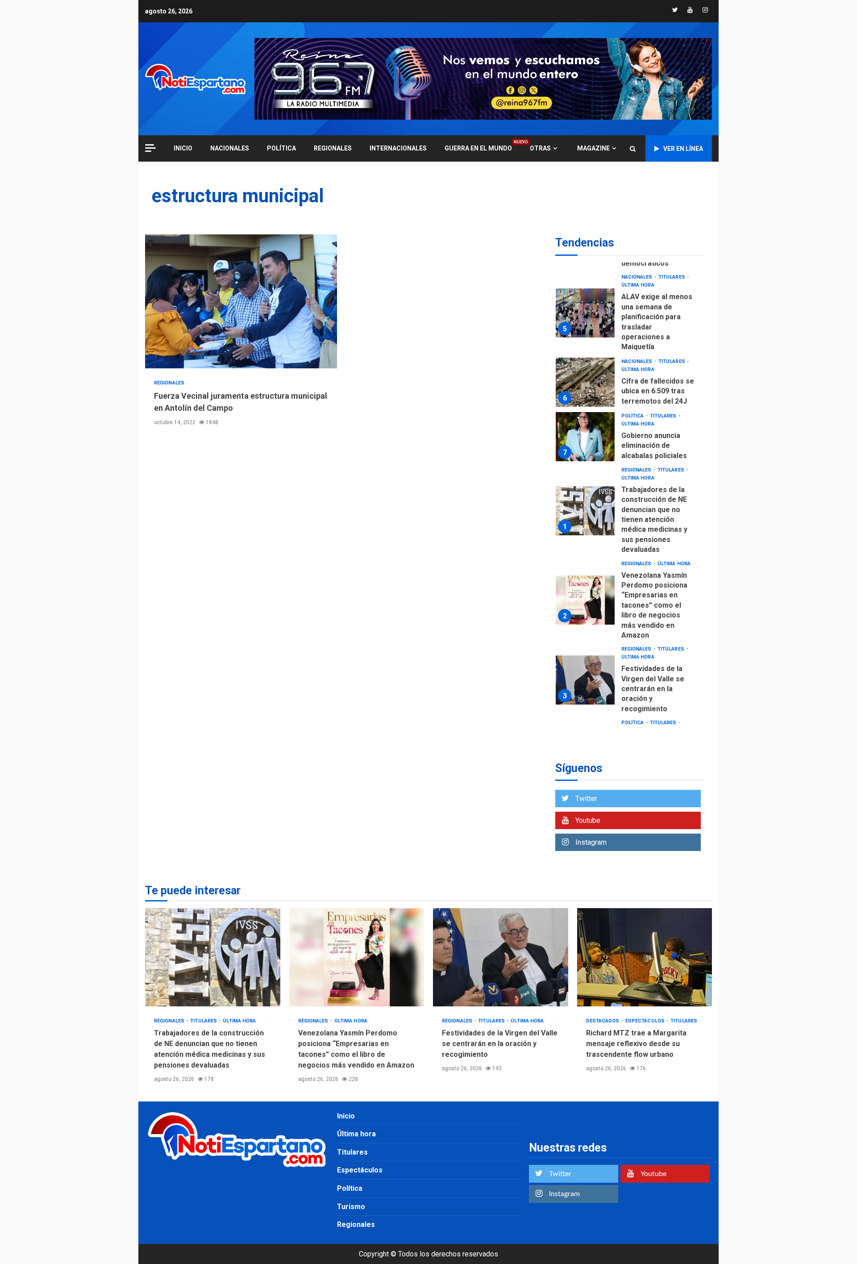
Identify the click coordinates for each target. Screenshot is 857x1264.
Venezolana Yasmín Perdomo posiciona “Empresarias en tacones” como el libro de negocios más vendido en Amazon (585, 600)
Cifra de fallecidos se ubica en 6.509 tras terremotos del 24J (585, 382)
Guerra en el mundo (478, 148)
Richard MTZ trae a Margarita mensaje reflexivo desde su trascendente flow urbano (644, 957)
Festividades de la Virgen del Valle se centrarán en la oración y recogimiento (585, 680)
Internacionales (398, 148)
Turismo (351, 1206)
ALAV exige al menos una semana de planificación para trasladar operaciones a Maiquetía (585, 313)
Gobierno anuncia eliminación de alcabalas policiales (585, 436)
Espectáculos (645, 1020)
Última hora (637, 285)
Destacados (603, 1020)
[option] (629, 315)
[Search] (633, 148)
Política (281, 148)
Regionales (333, 148)
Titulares (672, 277)
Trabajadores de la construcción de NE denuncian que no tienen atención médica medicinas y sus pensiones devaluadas (585, 510)
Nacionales (229, 148)
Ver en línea (683, 148)
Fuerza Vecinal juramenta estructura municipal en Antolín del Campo (241, 301)
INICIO (183, 148)
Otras (540, 148)
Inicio (346, 1116)
